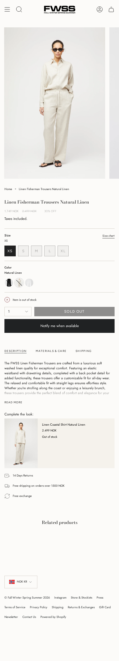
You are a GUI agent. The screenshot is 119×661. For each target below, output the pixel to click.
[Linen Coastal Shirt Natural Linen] (21, 443)
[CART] (111, 9)
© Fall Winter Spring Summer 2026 (27, 598)
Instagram (60, 598)
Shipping (57, 607)
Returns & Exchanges (81, 607)
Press (100, 598)
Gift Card (105, 607)
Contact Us (29, 617)
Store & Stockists (81, 598)
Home (8, 189)
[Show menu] (7, 9)
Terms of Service (14, 607)
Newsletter (11, 617)
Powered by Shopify (53, 617)
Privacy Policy (38, 607)
